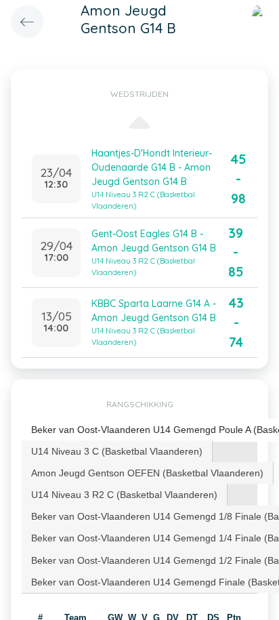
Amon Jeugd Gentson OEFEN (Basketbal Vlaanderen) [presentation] (147, 473)
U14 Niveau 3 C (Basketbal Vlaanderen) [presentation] (116, 451)
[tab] (117, 451)
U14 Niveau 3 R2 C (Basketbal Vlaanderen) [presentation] (124, 494)
